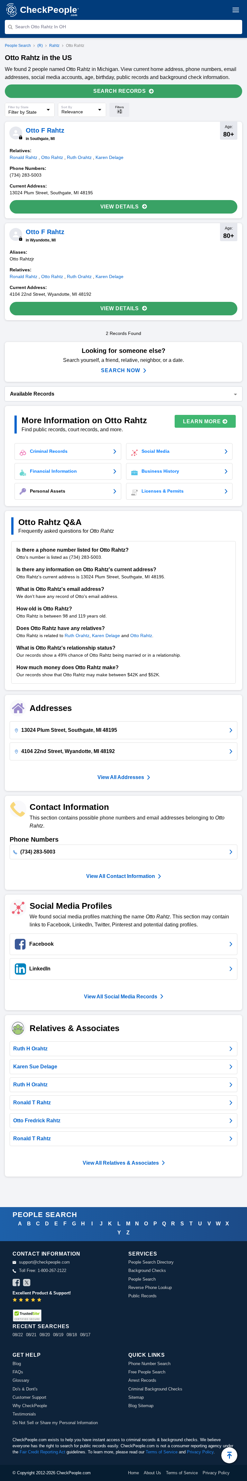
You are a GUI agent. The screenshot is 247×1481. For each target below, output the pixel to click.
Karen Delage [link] (110, 157)
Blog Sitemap (140, 1405)
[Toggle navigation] (235, 10)
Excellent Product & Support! (42, 1293)
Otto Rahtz (141, 635)
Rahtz (54, 45)
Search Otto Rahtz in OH (40, 26)
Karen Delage (106, 635)
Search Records (119, 91)
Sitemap (136, 1397)
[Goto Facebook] (16, 1283)
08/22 (18, 1334)
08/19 (58, 1334)
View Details (119, 206)
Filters (119, 107)
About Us (152, 1472)
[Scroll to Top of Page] (229, 1455)
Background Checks (147, 1270)
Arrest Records (142, 1380)
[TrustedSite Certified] (27, 1315)
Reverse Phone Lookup (150, 1287)
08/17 (85, 1334)
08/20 (45, 1334)
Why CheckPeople (30, 1405)
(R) (40, 45)
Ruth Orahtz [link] (79, 157)
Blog (17, 1363)
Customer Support (29, 1397)
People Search (18, 45)
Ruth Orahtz (77, 635)
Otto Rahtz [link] (52, 157)
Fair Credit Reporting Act (42, 1452)
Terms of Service (162, 1452)
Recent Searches (41, 1326)
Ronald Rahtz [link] (23, 157)
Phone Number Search (149, 1363)
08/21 (31, 1334)
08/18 (72, 1334)
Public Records (142, 1295)
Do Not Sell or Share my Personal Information (55, 1422)
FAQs (18, 1372)
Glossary (21, 1380)
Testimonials (24, 1414)
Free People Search (146, 1372)
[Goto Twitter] (27, 1283)
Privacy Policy (200, 1452)
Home (133, 1472)
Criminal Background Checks (155, 1389)
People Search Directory (151, 1262)
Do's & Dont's (25, 1389)
